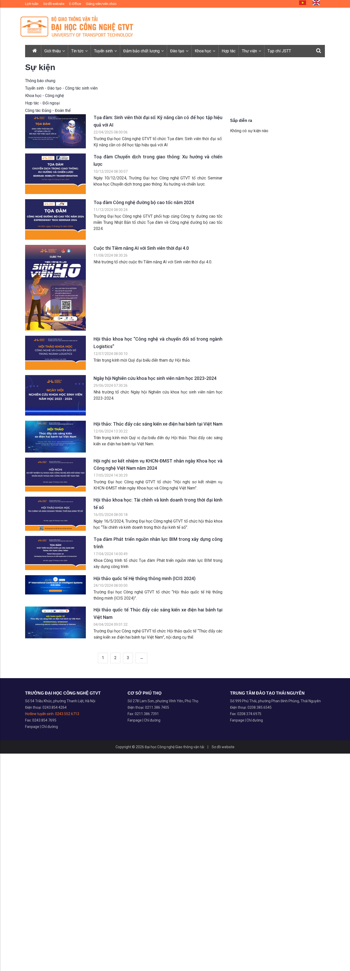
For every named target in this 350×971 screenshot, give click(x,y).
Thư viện (250, 51)
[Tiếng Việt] (302, 2)
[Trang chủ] (35, 51)
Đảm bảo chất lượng (142, 51)
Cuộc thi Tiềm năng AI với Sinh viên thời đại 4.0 (141, 248)
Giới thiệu (53, 51)
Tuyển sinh (104, 51)
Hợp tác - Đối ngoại (42, 103)
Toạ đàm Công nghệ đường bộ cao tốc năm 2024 (144, 202)
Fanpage (32, 727)
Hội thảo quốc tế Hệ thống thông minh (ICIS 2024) (144, 578)
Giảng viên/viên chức (101, 4)
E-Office (75, 4)
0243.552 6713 (67, 714)
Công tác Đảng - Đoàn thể (47, 110)
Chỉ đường (50, 727)
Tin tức (78, 51)
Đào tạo (177, 51)
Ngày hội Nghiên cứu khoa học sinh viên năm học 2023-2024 (155, 378)
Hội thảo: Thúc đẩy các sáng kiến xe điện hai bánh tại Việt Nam (158, 424)
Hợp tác (228, 51)
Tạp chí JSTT (279, 51)
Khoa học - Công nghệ (44, 95)
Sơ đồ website (53, 4)
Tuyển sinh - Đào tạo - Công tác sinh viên (61, 88)
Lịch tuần (31, 4)
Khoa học (203, 51)
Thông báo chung (40, 80)
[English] (316, 2)
